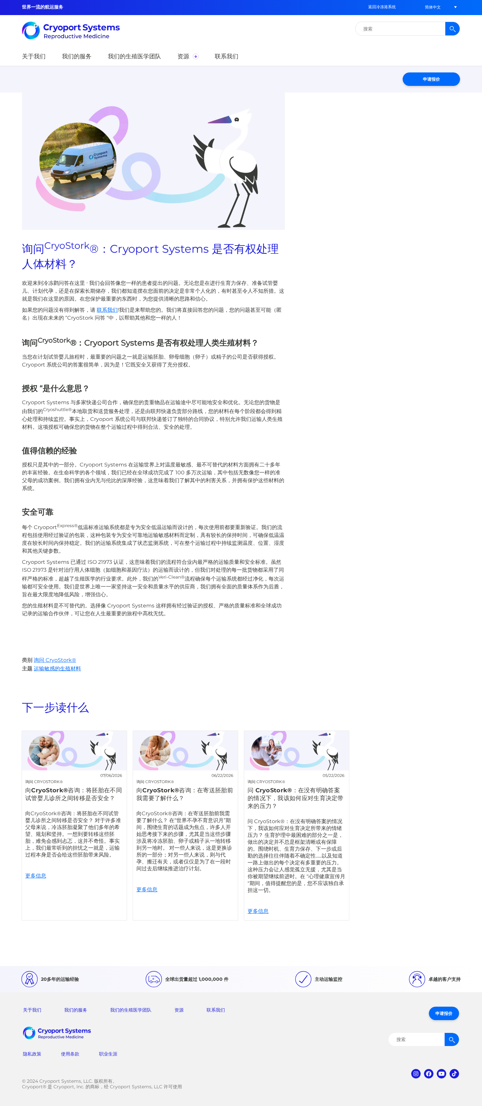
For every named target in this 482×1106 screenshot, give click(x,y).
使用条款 (70, 1054)
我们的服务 (75, 1010)
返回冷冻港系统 (382, 6)
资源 (179, 1010)
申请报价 (431, 79)
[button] (433, 7)
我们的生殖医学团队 (130, 1010)
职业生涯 (108, 1054)
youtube (441, 1073)
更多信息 (74, 825)
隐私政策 (32, 1054)
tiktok (454, 1073)
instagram (416, 1073)
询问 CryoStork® (55, 660)
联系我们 (216, 1010)
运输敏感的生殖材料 (57, 668)
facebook (428, 1073)
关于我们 (32, 1010)
